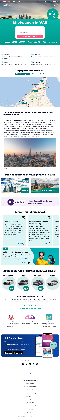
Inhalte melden (30, 377)
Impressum (30, 412)
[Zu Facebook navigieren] (23, 364)
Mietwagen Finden (31, 36)
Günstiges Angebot (22, 74)
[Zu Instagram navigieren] (26, 364)
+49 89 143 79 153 (31, 305)
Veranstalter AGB (30, 383)
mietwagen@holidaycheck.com (31, 308)
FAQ (30, 373)
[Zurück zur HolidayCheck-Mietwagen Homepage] (7, 5)
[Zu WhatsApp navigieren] (37, 364)
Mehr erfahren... (25, 259)
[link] (54, 5)
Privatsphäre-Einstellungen (30, 393)
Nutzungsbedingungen (30, 386)
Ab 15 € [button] (24, 102)
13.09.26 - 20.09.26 (24, 32)
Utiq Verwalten (30, 396)
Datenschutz (30, 389)
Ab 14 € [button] (35, 91)
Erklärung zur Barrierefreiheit (30, 406)
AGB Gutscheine (30, 402)
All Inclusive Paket (37, 74)
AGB (30, 399)
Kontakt (44, 1)
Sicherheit (30, 409)
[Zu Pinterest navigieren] (33, 364)
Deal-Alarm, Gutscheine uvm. (30, 380)
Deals (4, 1)
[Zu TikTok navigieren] (30, 364)
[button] (24, 102)
